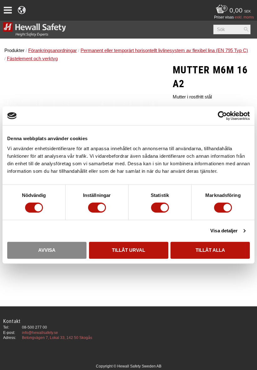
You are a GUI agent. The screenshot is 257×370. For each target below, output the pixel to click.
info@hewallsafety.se (40, 332)
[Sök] (246, 29)
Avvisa (46, 250)
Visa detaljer (224, 230)
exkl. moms (244, 17)
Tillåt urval (128, 250)
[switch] (97, 208)
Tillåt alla (210, 250)
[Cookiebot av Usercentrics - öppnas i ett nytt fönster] (222, 115)
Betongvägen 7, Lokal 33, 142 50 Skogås (57, 338)
